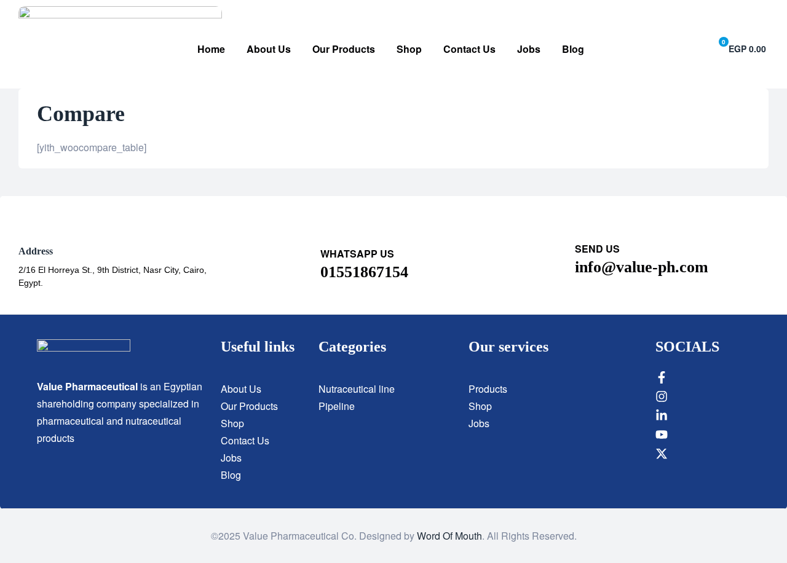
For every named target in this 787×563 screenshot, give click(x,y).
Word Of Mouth (449, 536)
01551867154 (364, 272)
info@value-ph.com (641, 267)
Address (35, 251)
